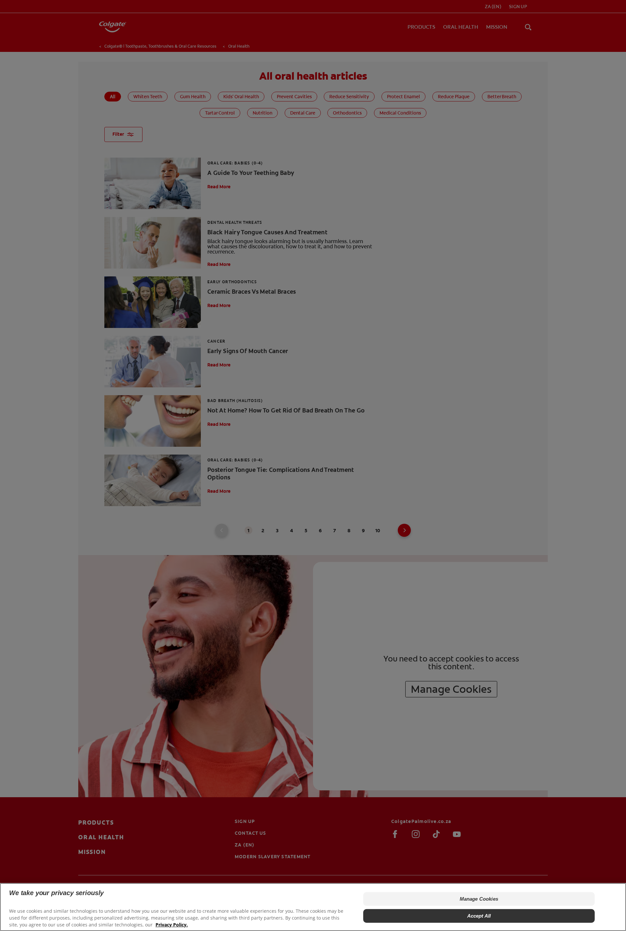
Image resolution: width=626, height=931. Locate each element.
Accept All (479, 916)
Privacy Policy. (172, 925)
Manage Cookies (479, 899)
